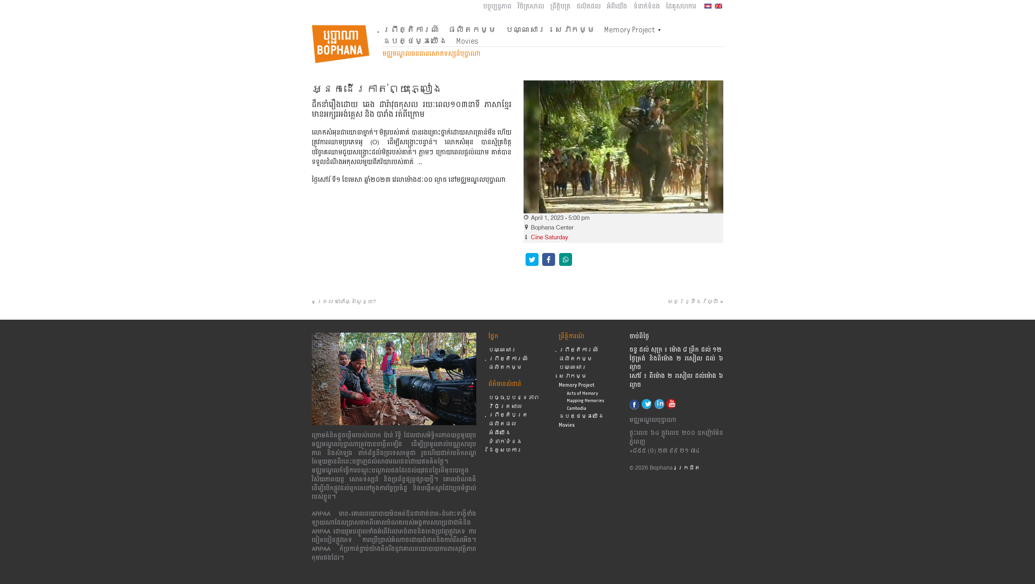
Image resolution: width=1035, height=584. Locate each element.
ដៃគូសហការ (681, 7)
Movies (467, 41)
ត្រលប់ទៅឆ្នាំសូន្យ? (348, 302)
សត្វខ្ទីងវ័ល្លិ (692, 302)
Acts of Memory (582, 393)
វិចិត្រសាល (531, 7)
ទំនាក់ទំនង (647, 7)
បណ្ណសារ (525, 29)
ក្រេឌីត (689, 468)
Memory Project (629, 29)
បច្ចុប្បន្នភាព (497, 7)
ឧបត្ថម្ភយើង (414, 41)
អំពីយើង (617, 7)
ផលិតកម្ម (472, 29)
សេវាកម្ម (575, 29)
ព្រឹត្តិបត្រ (560, 7)
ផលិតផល (589, 7)
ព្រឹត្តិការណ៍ (410, 29)
